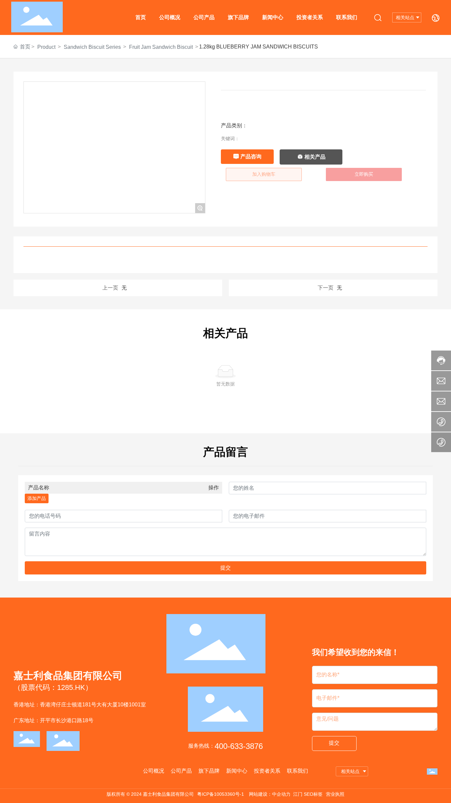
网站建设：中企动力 (270, 794)
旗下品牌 (238, 17)
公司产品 (204, 17)
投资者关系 (309, 17)
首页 (140, 17)
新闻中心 (272, 17)
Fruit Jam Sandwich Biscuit (161, 47)
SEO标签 (313, 794)
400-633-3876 (239, 746)
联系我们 (346, 17)
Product (46, 47)
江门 (297, 794)
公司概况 (169, 17)
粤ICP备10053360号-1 (220, 794)
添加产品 (36, 498)
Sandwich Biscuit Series (92, 47)
